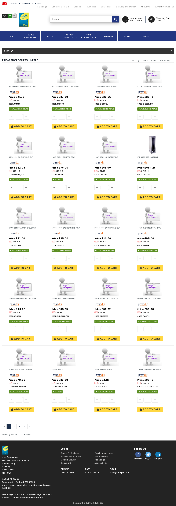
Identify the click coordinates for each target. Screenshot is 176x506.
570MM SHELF (57, 369)
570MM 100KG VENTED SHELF (20, 369)
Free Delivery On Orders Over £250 (26, 3)
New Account (136, 18)
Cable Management (31, 36)
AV (11, 36)
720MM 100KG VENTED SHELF (149, 369)
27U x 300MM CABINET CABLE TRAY (66, 228)
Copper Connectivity (69, 36)
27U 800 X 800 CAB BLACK (147, 157)
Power (127, 36)
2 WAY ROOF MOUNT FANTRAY (106, 157)
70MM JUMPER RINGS (103, 369)
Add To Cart (22, 126)
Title (144, 60)
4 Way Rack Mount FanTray (149, 228)
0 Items (159, 21)
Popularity (165, 60)
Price (153, 60)
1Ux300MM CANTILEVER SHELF (21, 157)
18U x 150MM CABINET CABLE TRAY (22, 86)
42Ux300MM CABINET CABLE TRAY (22, 299)
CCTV (50, 36)
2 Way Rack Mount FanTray (63, 157)
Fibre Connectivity (88, 36)
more (146, 36)
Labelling (108, 36)
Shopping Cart (163, 18)
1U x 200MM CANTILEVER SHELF (149, 86)
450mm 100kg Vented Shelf (63, 299)
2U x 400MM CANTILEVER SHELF (107, 228)
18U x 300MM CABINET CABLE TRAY (65, 86)
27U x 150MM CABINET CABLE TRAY (22, 228)
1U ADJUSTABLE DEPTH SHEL (105, 86)
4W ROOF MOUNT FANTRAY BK (149, 299)
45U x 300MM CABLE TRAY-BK (106, 299)
